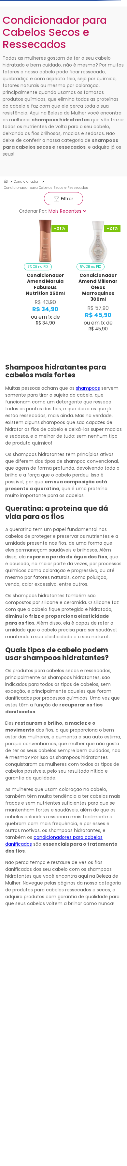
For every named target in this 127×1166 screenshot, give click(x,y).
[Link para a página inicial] (6, 181)
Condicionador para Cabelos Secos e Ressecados (46, 187)
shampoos (88, 388)
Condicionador (26, 181)
